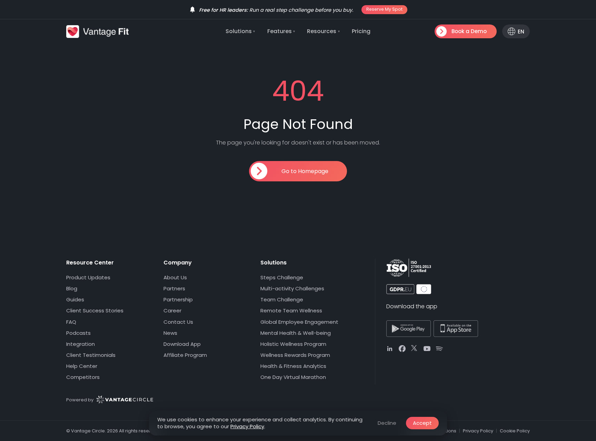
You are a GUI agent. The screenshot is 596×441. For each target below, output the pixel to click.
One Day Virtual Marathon (293, 377)
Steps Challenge (281, 277)
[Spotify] (439, 348)
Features (281, 31)
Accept (422, 423)
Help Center (81, 366)
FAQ (71, 321)
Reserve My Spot (384, 9)
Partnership (178, 299)
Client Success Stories (94, 310)
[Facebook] (402, 348)
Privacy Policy (247, 426)
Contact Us (178, 321)
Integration (80, 344)
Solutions (240, 31)
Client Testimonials (91, 355)
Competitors (83, 377)
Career (172, 310)
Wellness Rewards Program (295, 355)
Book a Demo (469, 31)
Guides (75, 299)
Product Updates (88, 277)
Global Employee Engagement (299, 321)
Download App (182, 344)
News (170, 333)
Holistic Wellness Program (293, 344)
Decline (387, 423)
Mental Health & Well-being (295, 333)
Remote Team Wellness (291, 310)
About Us (175, 277)
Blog (71, 288)
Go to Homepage (304, 171)
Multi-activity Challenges (292, 288)
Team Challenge (281, 299)
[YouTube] (427, 348)
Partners (174, 288)
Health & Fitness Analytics (293, 366)
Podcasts (78, 333)
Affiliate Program (185, 355)
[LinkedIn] (389, 348)
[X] (414, 348)
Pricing (361, 31)
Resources (323, 31)
